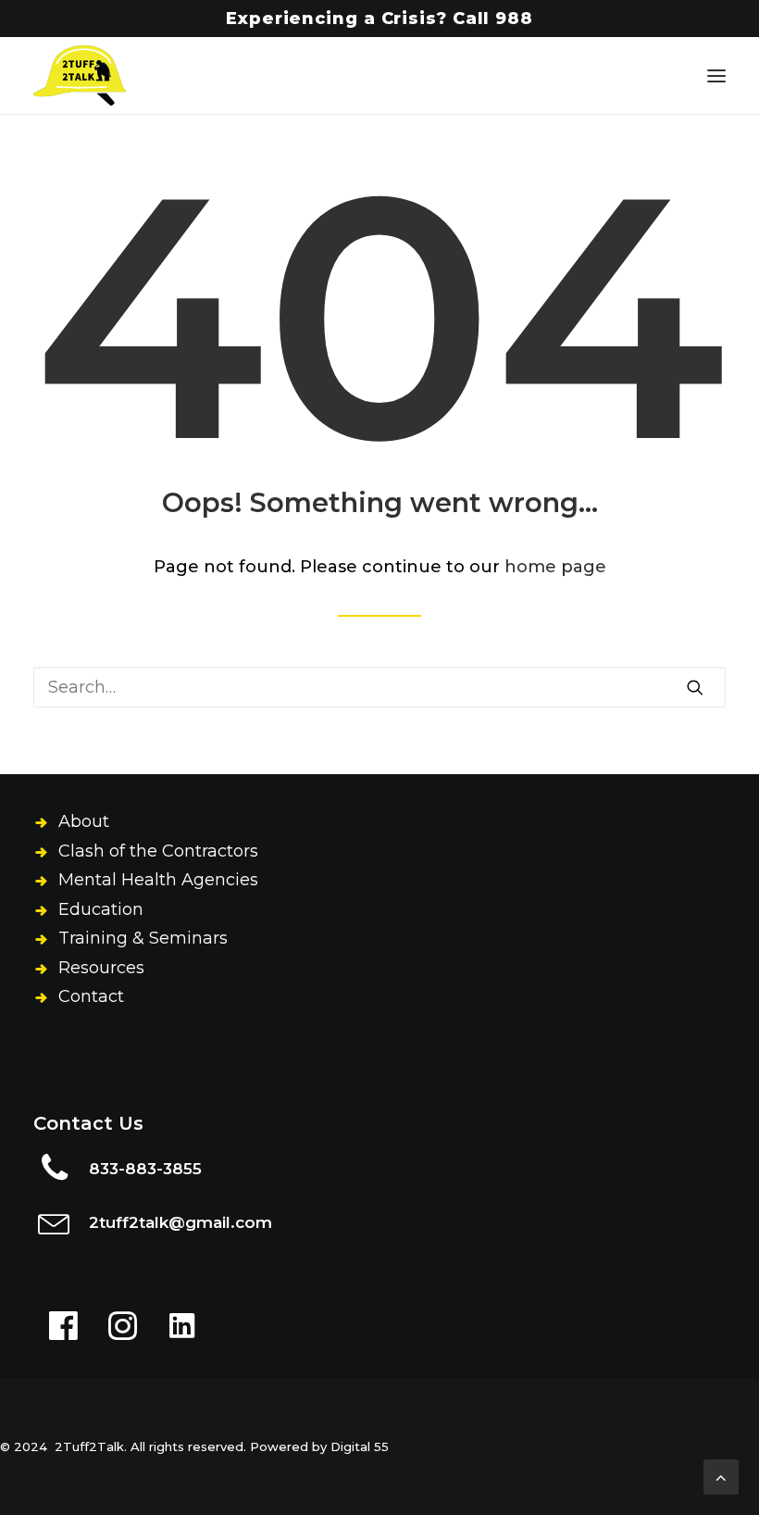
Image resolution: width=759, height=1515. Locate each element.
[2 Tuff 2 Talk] (79, 75)
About (83, 821)
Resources (101, 968)
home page (555, 567)
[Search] (379, 687)
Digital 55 (359, 1446)
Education (100, 909)
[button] (716, 75)
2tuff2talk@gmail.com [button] (180, 1222)
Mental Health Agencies (158, 880)
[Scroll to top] (721, 1476)
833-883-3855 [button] (145, 1168)
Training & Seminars (143, 938)
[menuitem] (379, 18)
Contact (91, 996)
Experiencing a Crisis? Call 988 (379, 18)
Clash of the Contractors (158, 851)
